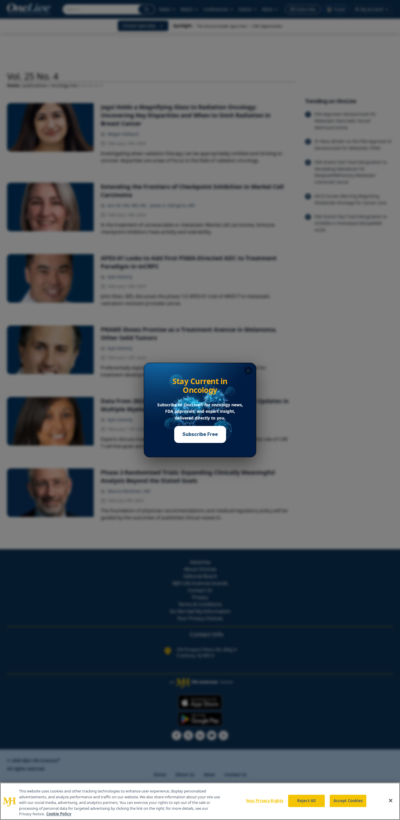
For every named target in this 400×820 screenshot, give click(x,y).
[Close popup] (248, 371)
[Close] (390, 800)
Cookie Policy (58, 813)
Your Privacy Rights (264, 800)
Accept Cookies (348, 800)
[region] (200, 801)
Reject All (306, 800)
